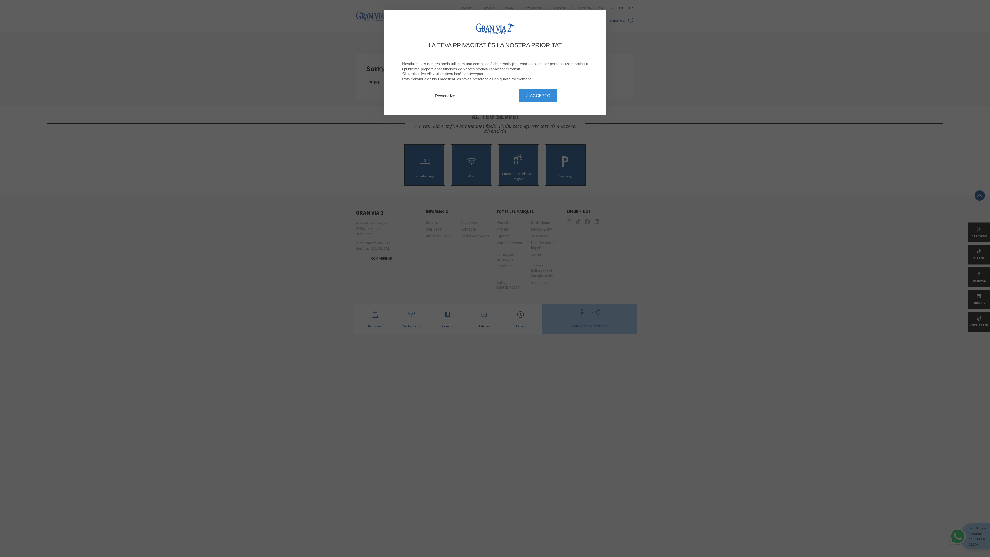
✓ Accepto (537, 95)
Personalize (445, 96)
